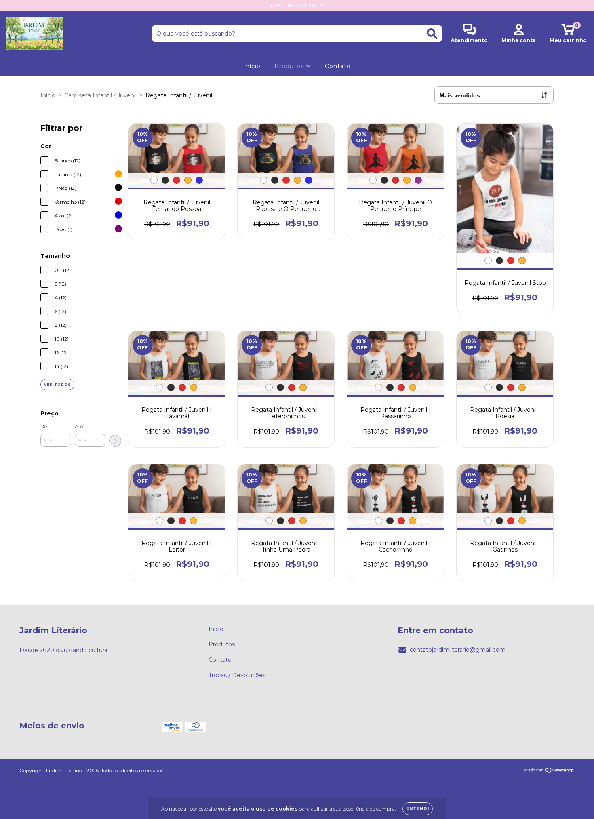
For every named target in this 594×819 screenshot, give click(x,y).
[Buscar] (432, 33)
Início (252, 66)
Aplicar (115, 441)
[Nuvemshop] (549, 771)
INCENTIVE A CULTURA (297, 5)
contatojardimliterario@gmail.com (458, 649)
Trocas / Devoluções (237, 675)
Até (79, 426)
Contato (338, 66)
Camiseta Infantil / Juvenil (100, 95)
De (43, 426)
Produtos (290, 66)
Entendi (417, 808)
